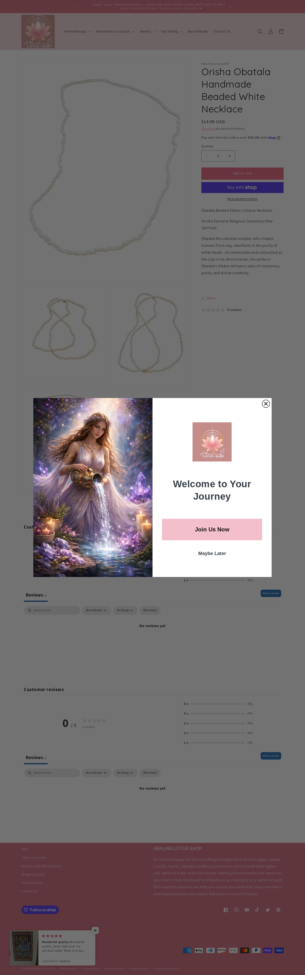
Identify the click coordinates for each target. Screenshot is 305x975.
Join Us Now (212, 529)
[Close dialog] (266, 404)
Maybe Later (212, 553)
